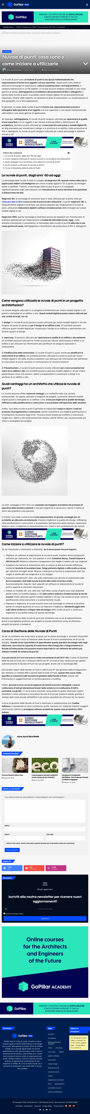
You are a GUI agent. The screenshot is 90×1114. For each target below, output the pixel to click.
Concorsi (37, 1106)
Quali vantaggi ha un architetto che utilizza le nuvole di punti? (32, 162)
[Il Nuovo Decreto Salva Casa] (15, 765)
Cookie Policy (47, 1106)
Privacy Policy (18, 914)
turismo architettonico (55, 1092)
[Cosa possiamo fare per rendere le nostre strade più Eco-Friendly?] (45, 765)
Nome (7, 826)
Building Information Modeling (54, 1043)
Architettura (14, 33)
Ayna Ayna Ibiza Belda (14, 70)
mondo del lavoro (53, 1072)
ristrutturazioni (59, 1084)
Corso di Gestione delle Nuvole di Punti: (22, 168)
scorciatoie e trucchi (54, 1088)
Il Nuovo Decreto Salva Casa (12, 775)
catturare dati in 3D (11, 202)
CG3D (50, 1048)
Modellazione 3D (53, 1068)
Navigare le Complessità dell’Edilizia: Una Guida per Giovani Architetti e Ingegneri (75, 777)
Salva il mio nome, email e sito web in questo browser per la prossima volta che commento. (41, 843)
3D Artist (51, 1034)
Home (6, 33)
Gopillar (61, 1052)
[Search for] (87, 5)
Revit (49, 1084)
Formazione (28, 1106)
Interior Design (53, 1064)
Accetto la (9, 914)
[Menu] (3, 5)
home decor (52, 1060)
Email (7, 834)
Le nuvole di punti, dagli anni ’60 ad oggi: (23, 156)
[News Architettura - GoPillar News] (18, 4)
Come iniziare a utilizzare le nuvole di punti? (24, 165)
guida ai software (53, 1056)
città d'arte (58, 1048)
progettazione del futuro (56, 1080)
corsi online (52, 1052)
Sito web (50, 834)
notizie (50, 1076)
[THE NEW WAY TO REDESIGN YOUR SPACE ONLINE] (45, 17)
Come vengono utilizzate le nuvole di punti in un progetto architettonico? (37, 159)
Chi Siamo (18, 1106)
